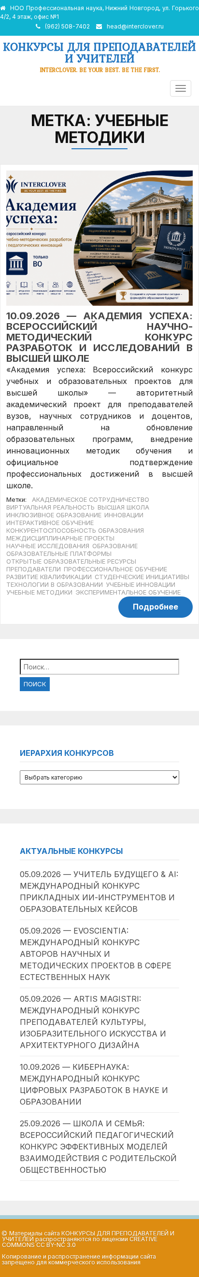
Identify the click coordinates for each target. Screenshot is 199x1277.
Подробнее (155, 606)
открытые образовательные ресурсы (71, 561)
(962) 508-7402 (67, 26)
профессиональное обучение (115, 569)
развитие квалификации (49, 577)
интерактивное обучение (50, 522)
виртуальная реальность (50, 507)
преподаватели (33, 569)
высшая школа (123, 507)
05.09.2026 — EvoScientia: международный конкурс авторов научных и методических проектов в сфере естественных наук (95, 954)
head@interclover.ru (135, 26)
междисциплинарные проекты (60, 538)
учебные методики (39, 592)
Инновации (123, 515)
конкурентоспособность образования (75, 530)
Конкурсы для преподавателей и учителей (99, 52)
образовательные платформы (59, 553)
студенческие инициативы (142, 577)
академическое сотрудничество (90, 499)
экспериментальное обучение (128, 592)
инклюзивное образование (53, 515)
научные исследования (47, 546)
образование (115, 546)
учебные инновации (140, 584)
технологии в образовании (54, 584)
